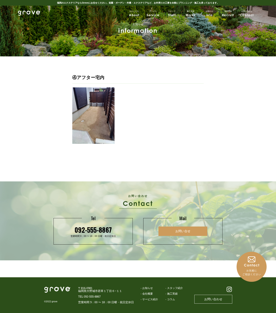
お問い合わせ (213, 299)
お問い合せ (182, 231)
